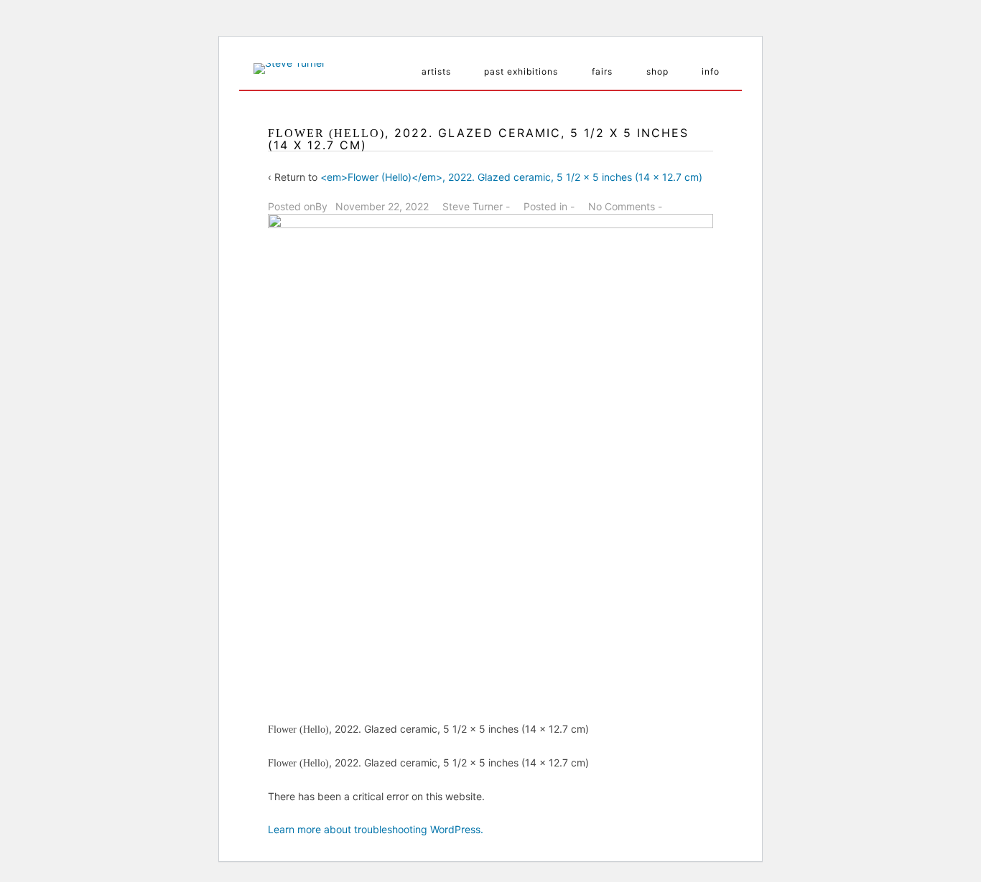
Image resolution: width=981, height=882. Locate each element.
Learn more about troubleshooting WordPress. (375, 829)
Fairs (602, 71)
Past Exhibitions (521, 71)
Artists (436, 71)
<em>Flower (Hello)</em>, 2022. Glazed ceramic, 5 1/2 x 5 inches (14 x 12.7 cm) (511, 177)
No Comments (621, 206)
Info (711, 71)
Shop (657, 71)
